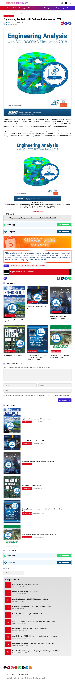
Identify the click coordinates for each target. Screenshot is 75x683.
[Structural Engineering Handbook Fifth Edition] (60, 300)
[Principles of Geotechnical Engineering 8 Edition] (60, 339)
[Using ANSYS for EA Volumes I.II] (37, 295)
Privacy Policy (24, 675)
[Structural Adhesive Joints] (14, 339)
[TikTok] (23, 667)
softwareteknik (12, 22)
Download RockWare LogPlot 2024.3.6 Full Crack (29, 614)
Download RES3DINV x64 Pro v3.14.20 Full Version (29, 629)
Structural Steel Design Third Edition (25, 592)
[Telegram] (66, 278)
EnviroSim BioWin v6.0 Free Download (25, 584)
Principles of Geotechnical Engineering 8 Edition (59, 356)
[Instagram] (12, 667)
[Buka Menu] (66, 3)
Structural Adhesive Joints (13, 355)
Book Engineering (8, 16)
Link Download (37, 212)
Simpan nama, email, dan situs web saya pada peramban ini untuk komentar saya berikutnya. (38, 395)
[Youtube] (15, 667)
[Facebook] (58, 278)
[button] (62, 3)
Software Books (29, 266)
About (6, 675)
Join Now (65, 225)
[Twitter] (62, 278)
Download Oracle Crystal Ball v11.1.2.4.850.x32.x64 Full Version (34, 643)
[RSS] (30, 667)
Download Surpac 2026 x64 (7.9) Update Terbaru (30, 599)
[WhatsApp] (69, 278)
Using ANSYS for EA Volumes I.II (36, 307)
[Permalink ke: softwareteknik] (6, 23)
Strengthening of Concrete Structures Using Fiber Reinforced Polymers (36, 357)
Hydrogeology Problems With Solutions (14, 321)
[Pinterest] (8, 667)
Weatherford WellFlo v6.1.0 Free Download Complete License (33, 621)
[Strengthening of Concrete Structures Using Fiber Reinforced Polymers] (37, 339)
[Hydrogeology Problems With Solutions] (14, 302)
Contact (14, 675)
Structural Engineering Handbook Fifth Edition (58, 317)
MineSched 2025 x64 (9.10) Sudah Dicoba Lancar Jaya (31, 606)
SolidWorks (41, 266)
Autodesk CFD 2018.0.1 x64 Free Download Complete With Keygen (35, 636)
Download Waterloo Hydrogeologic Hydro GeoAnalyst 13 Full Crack (36, 651)
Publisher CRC (15, 266)
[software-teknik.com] (17, 3)
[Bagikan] (69, 23)
